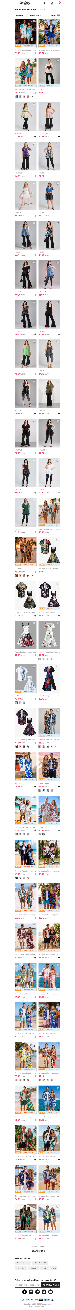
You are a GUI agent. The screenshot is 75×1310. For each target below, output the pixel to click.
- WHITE (18, 212)
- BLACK (18, 292)
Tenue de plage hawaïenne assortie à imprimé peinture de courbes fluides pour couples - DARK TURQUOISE (25, 1236)
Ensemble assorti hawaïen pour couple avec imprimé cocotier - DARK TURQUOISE (25, 915)
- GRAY (41, 371)
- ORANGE (18, 569)
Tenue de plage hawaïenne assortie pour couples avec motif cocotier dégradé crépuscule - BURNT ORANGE (49, 954)
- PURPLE (18, 173)
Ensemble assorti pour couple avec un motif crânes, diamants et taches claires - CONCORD (25, 1196)
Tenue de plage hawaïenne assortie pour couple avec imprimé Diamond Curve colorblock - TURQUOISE (49, 1156)
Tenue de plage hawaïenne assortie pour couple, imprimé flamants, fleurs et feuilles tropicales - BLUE (49, 1033)
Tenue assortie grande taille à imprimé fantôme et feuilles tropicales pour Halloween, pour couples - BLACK (25, 740)
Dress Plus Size (22, 1263)
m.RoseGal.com (26, 3)
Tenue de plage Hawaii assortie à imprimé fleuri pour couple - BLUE (49, 50)
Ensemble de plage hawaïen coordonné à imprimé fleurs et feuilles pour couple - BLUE (49, 1117)
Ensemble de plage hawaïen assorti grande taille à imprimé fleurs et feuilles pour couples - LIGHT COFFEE (49, 529)
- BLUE (41, 173)
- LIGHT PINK (43, 133)
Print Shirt (20, 1268)
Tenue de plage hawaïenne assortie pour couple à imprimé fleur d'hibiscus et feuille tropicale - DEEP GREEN (25, 1156)
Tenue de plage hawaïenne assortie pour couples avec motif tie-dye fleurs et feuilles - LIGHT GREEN (25, 994)
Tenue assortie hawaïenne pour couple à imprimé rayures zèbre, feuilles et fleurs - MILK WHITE (49, 871)
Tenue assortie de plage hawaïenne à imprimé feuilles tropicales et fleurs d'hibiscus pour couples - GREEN (49, 1236)
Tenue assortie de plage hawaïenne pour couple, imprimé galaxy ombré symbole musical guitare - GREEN (49, 915)
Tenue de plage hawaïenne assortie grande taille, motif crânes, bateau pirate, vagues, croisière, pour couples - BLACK (49, 569)
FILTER (54, 15)
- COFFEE (42, 90)
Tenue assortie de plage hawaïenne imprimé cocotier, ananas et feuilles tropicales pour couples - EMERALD (25, 1117)
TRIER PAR (34, 15)
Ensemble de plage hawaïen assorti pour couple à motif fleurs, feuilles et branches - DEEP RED (25, 954)
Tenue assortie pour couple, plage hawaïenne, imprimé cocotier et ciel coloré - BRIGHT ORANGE (49, 1073)
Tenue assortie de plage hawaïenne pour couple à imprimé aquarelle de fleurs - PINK (49, 994)
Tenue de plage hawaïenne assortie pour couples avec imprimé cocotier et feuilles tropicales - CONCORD (25, 1033)
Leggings (33, 1268)
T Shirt (44, 1268)
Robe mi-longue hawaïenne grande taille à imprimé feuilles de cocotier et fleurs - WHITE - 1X (49, 652)
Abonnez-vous (51, 1284)
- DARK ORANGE (44, 783)
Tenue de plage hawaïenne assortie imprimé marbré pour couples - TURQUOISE (25, 50)
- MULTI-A (42, 292)
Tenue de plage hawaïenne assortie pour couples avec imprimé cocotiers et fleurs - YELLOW (25, 1073)
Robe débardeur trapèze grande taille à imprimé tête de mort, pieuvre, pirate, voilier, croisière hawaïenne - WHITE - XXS (25, 652)
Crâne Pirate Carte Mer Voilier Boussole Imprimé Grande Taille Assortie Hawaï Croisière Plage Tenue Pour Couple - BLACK (25, 612)
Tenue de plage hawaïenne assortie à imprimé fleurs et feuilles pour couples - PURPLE (49, 1196)
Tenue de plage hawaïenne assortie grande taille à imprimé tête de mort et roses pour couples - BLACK (49, 612)
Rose (53, 1268)
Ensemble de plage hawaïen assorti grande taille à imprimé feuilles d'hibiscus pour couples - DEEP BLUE (49, 740)
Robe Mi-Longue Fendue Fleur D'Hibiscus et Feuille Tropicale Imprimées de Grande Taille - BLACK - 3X (49, 696)
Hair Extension (40, 1263)
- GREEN (18, 133)
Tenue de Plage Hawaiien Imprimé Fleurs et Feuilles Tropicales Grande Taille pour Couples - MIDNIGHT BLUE (25, 871)
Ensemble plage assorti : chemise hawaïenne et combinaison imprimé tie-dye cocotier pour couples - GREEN (25, 90)
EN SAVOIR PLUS (37, 1251)
